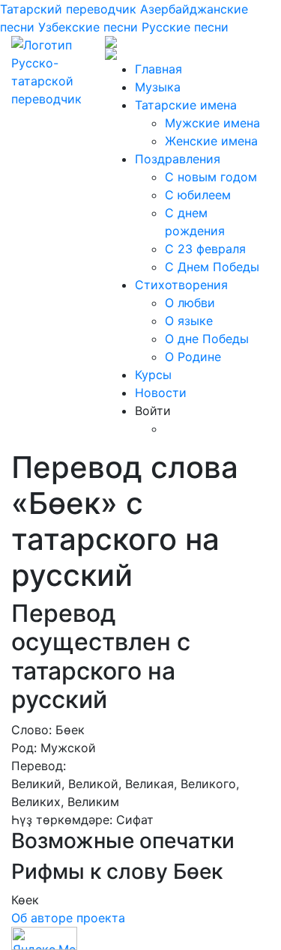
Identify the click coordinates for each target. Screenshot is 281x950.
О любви (190, 302)
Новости (161, 392)
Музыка (158, 86)
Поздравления (177, 158)
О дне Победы (207, 338)
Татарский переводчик (68, 8)
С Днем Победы (212, 266)
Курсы (153, 374)
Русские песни (185, 26)
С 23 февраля (205, 248)
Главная (158, 68)
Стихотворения (181, 284)
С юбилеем (198, 194)
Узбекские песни (88, 26)
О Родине (193, 356)
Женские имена (211, 140)
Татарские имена (186, 104)
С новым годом (211, 176)
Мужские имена (212, 122)
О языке (189, 320)
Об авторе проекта (68, 917)
